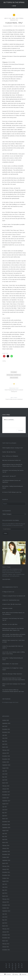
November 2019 (6, 732)
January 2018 (5, 788)
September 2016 (6, 827)
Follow (5, 533)
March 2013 (5, 926)
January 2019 (5, 753)
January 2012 (5, 946)
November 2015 (6, 854)
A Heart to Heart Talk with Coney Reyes (11, 604)
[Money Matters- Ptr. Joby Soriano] (12, 967)
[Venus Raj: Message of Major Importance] (18, 967)
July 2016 (4, 833)
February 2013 (5, 928)
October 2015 (5, 857)
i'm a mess (13, 372)
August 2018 (5, 768)
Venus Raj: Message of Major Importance (12, 673)
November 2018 (6, 759)
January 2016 (5, 848)
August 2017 (5, 803)
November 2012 (6, 937)
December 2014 (6, 872)
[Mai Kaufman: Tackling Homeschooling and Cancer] (9, 967)
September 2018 (6, 765)
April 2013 (4, 923)
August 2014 (5, 881)
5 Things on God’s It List (8, 591)
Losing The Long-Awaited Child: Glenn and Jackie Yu (12, 647)
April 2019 (4, 744)
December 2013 (6, 905)
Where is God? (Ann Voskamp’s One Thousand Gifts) (13, 684)
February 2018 (5, 786)
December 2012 (6, 934)
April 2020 (4, 726)
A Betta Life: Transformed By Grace (10, 600)
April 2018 (4, 780)
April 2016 (4, 839)
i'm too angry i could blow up (13, 374)
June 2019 (4, 738)
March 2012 (5, 940)
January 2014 (5, 902)
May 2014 (4, 890)
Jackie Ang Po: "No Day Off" (9, 476)
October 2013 (5, 908)
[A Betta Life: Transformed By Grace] (12, 964)
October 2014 (5, 878)
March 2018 (5, 782)
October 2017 (5, 797)
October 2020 (5, 720)
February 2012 (5, 943)
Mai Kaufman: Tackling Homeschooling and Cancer (12, 487)
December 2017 (6, 791)
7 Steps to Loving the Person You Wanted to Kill (13, 595)
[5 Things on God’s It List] (6, 964)
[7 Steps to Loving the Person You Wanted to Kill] (9, 964)
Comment (20, 430)
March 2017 (5, 818)
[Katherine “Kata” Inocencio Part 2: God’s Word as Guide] (18, 965)
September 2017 (6, 800)
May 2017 (4, 812)
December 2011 (6, 949)
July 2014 (4, 884)
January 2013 (5, 931)
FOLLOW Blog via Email (10, 520)
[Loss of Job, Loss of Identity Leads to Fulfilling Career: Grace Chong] (6, 967)
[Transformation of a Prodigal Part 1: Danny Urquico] (15, 967)
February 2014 (5, 899)
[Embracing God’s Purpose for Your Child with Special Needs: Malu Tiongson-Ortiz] (12, 965)
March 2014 (5, 896)
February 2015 (5, 866)
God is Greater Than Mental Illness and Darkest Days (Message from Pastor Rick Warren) (13, 635)
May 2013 (4, 920)
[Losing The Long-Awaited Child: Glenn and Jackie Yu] (22, 965)
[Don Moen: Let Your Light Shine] (9, 965)
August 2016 (5, 830)
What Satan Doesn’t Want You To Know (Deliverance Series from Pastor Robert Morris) (13, 678)
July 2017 (4, 806)
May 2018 (4, 777)
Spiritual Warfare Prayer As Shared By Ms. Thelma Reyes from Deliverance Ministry (12, 465)
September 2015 (6, 860)
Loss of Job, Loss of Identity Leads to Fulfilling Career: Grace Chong (13, 652)
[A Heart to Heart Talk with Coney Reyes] (15, 964)
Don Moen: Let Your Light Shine (9, 624)
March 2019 (5, 747)
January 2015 (5, 869)
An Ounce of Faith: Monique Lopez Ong (11, 492)
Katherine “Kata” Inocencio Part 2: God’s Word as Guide (13, 641)
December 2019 (6, 729)
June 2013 (4, 917)
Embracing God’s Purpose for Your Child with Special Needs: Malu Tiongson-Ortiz (13, 629)
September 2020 (6, 723)
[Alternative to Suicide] (18, 964)
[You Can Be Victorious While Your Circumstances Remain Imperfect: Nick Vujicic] (15, 969)
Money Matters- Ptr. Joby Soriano (10, 663)
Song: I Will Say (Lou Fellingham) (10, 456)
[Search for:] (14, 503)
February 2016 (5, 845)
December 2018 (6, 756)
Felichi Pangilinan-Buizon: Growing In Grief (12, 447)
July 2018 (4, 771)
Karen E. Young (12, 26)
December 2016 (6, 821)
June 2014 (4, 887)
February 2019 (5, 750)
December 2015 (6, 851)
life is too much (14, 377)
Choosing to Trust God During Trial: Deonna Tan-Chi (12, 471)
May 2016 (4, 836)
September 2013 (6, 911)
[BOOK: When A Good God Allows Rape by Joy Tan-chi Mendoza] (22, 964)
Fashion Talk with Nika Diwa (9, 452)
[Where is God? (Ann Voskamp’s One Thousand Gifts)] (12, 969)
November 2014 (6, 875)
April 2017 (4, 815)
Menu (14, 5)
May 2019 (4, 741)
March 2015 (5, 863)
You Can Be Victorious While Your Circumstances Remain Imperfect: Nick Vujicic (13, 690)
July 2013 (4, 914)
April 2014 (4, 893)
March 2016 (5, 842)
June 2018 (4, 774)
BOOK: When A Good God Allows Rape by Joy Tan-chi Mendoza (13, 613)
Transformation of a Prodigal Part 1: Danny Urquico (12, 668)
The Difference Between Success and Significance (11, 481)
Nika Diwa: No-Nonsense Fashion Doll (11, 460)
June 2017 (4, 809)
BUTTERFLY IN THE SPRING (14, 2)
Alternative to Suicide (7, 608)
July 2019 (4, 735)
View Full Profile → (6, 579)
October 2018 (5, 762)
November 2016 (6, 824)
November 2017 (6, 794)
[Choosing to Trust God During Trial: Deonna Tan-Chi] (6, 965)
